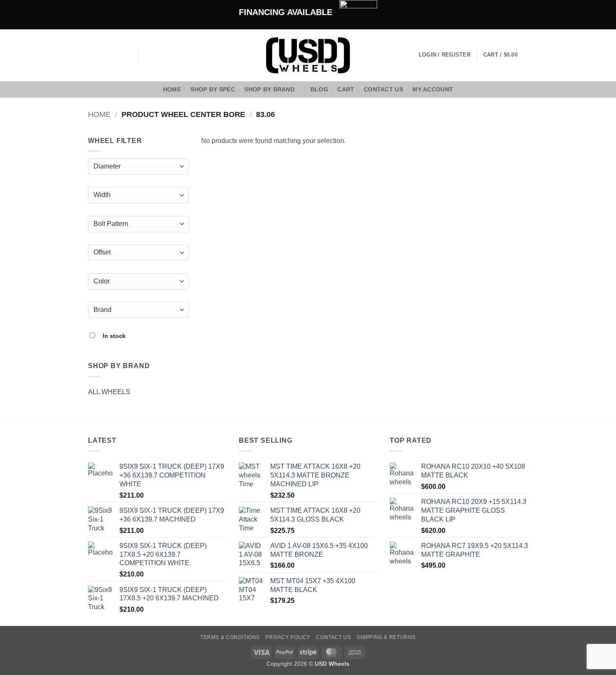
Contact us (383, 89)
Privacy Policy (288, 637)
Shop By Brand (269, 89)
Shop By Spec (212, 89)
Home (172, 89)
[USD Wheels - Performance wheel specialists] (308, 55)
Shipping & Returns (386, 637)
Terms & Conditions (230, 637)
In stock (114, 335)
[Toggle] (184, 392)
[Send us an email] (115, 55)
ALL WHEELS (109, 391)
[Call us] (126, 55)
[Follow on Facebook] (93, 55)
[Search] (147, 55)
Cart (345, 89)
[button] (505, 55)
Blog (319, 89)
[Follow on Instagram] (104, 55)
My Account (432, 89)
